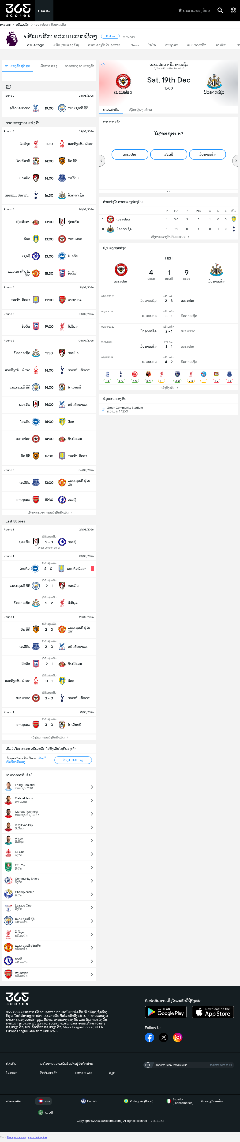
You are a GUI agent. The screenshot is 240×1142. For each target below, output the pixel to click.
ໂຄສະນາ (11, 1073)
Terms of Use (83, 1073)
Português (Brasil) (141, 1101)
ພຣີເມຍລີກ (22, 24)
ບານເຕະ (5, 24)
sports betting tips (37, 1137)
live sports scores (16, 1137)
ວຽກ (112, 1073)
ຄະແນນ (44, 10)
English (92, 1101)
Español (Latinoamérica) (182, 1101)
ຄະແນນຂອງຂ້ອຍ (196, 10)
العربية (49, 1112)
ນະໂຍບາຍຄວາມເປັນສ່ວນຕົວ (58, 1063)
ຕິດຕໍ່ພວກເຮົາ (48, 1073)
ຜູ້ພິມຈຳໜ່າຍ (84, 1063)
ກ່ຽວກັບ (11, 1063)
